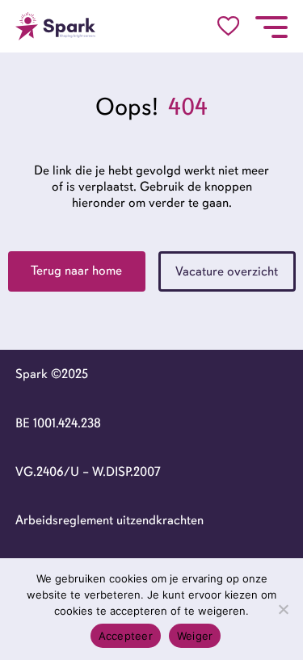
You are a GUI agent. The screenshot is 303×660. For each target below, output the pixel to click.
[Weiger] (283, 609)
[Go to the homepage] (55, 26)
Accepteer (126, 635)
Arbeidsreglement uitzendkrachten (109, 520)
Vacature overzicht (226, 271)
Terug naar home (76, 271)
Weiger (195, 635)
